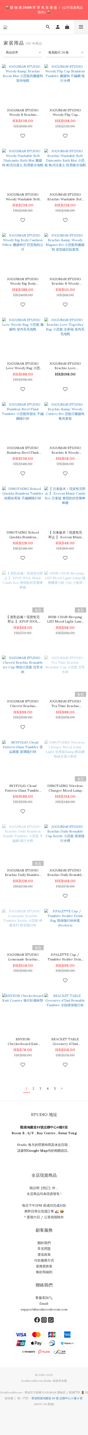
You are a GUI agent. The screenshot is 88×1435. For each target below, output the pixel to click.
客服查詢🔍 (44, 1298)
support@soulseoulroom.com (44, 1309)
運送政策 (44, 1254)
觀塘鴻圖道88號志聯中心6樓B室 (44, 1127)
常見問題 (44, 1249)
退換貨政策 (44, 1266)
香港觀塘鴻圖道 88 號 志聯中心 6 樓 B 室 (57, 1398)
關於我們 (44, 1243)
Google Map (37, 1150)
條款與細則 (44, 1272)
